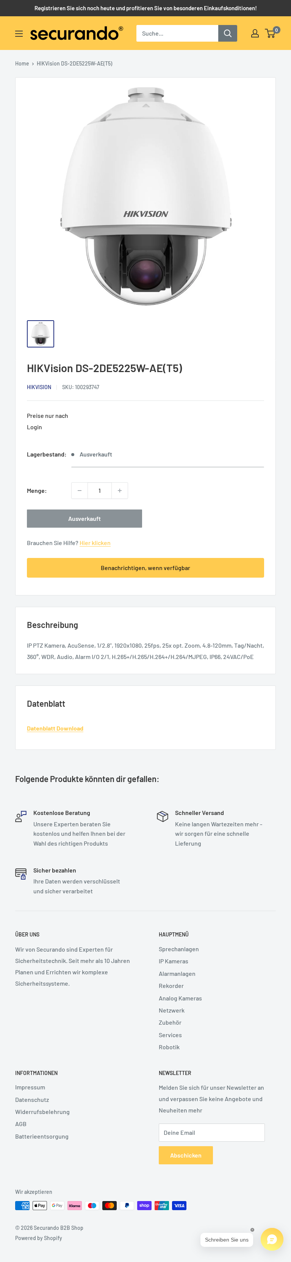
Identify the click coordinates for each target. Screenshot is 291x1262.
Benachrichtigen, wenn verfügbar (145, 567)
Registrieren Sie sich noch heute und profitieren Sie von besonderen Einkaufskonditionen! (145, 8)
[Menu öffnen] (19, 34)
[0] (270, 33)
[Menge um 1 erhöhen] (120, 491)
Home (22, 63)
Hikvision (39, 387)
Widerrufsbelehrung (42, 1111)
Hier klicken (95, 542)
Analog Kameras (180, 998)
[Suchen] (227, 33)
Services (170, 1034)
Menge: (37, 490)
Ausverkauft (84, 518)
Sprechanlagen (179, 948)
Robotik (169, 1046)
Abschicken (186, 1155)
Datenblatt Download (55, 728)
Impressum (30, 1087)
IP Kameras (173, 960)
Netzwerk (172, 1010)
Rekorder (171, 985)
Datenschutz (32, 1099)
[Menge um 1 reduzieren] (80, 491)
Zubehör (170, 1022)
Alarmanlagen (177, 973)
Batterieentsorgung (42, 1136)
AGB (21, 1123)
